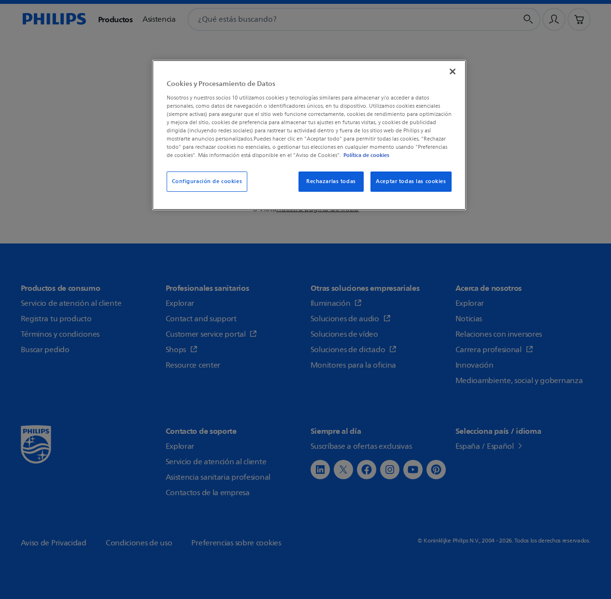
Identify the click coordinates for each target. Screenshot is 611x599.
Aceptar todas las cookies (411, 181)
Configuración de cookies (207, 181)
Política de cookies (366, 155)
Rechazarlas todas (331, 181)
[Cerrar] (452, 71)
